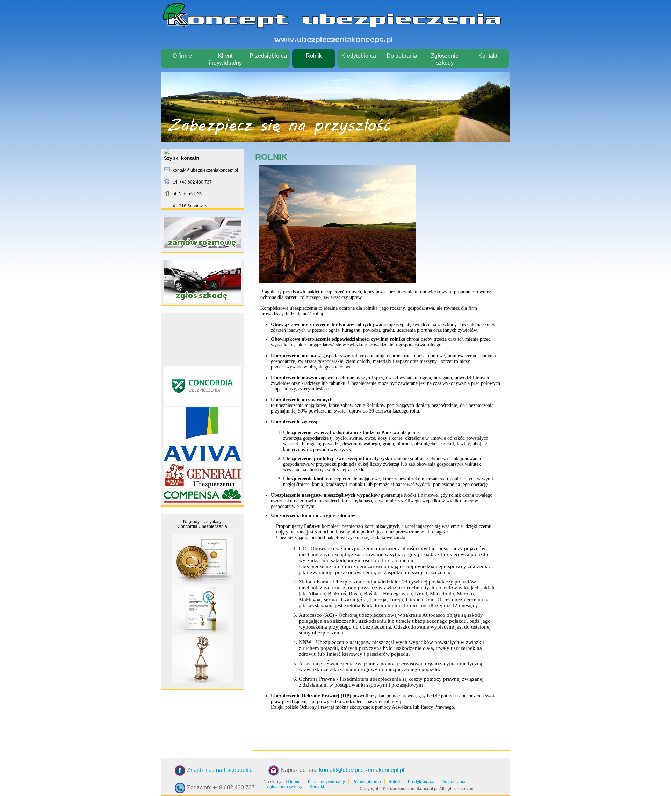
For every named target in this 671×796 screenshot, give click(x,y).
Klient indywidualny (225, 59)
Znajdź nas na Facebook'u (220, 770)
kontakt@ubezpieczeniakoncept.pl (361, 770)
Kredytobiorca (358, 56)
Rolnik (314, 56)
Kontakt (487, 56)
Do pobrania (402, 56)
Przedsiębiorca (268, 56)
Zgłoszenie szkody (445, 59)
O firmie (182, 56)
